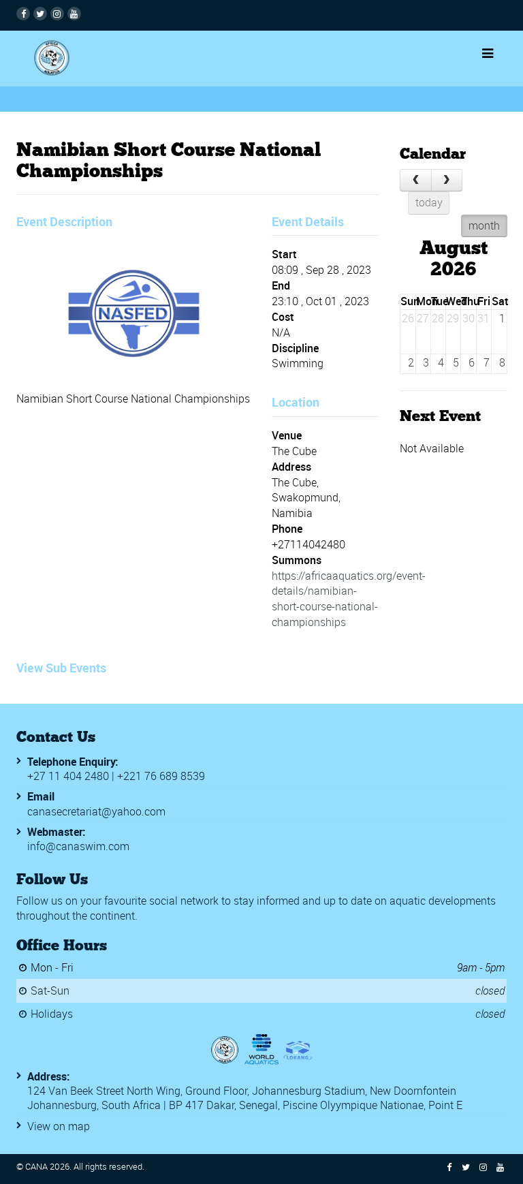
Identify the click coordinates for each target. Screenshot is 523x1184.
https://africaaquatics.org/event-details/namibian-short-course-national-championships (349, 599)
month (483, 225)
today (428, 202)
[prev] (416, 179)
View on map (58, 1126)
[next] (446, 179)
